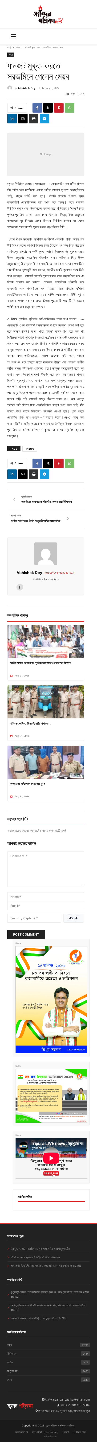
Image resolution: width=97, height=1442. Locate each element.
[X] (48, 108)
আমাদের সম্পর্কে (21, 1432)
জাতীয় (47, 1362)
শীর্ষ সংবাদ (47, 1353)
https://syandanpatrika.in (59, 572)
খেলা (47, 1379)
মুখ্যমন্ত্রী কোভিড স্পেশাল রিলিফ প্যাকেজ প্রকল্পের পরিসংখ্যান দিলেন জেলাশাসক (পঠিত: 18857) (50, 1294)
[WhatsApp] (69, 108)
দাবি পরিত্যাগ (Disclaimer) (45, 1432)
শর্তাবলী (66, 1432)
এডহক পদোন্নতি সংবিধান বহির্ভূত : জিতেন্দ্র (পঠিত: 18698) (38, 1318)
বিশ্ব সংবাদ (47, 1371)
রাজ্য (18, 47)
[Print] (33, 118)
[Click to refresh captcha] (73, 918)
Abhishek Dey (27, 88)
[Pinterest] (59, 108)
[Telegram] (44, 118)
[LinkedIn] (12, 118)
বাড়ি (9, 47)
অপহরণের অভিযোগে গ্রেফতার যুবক (27, 784)
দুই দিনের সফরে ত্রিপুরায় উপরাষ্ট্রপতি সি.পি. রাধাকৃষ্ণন (35, 1257)
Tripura (29, 448)
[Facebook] (37, 108)
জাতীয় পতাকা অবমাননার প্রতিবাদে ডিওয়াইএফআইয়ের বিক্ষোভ (40, 663)
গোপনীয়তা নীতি (79, 1432)
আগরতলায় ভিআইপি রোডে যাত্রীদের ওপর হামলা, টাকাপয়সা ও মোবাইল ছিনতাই (46, 1265)
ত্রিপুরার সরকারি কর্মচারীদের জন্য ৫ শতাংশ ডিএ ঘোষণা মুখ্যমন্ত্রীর (40, 1249)
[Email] (23, 118)
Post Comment (26, 934)
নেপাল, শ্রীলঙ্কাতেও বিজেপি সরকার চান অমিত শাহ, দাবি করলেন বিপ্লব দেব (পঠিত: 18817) (48, 1308)
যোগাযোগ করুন (50, 1436)
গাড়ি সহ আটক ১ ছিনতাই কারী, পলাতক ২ (30, 723)
